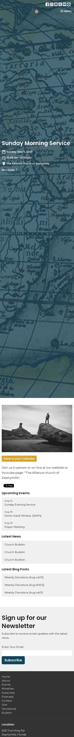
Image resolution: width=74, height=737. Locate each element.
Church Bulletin (14, 544)
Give (4, 704)
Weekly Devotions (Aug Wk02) (24, 585)
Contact (7, 700)
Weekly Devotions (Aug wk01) (23, 592)
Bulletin (7, 712)
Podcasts (8, 696)
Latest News (11, 536)
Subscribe (13, 660)
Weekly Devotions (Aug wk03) (24, 577)
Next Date (8, 170)
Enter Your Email (12, 647)
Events (6, 684)
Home (6, 676)
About (6, 680)
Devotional (9, 708)
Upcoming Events (16, 493)
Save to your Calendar (19, 458)
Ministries (8, 688)
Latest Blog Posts (15, 569)
